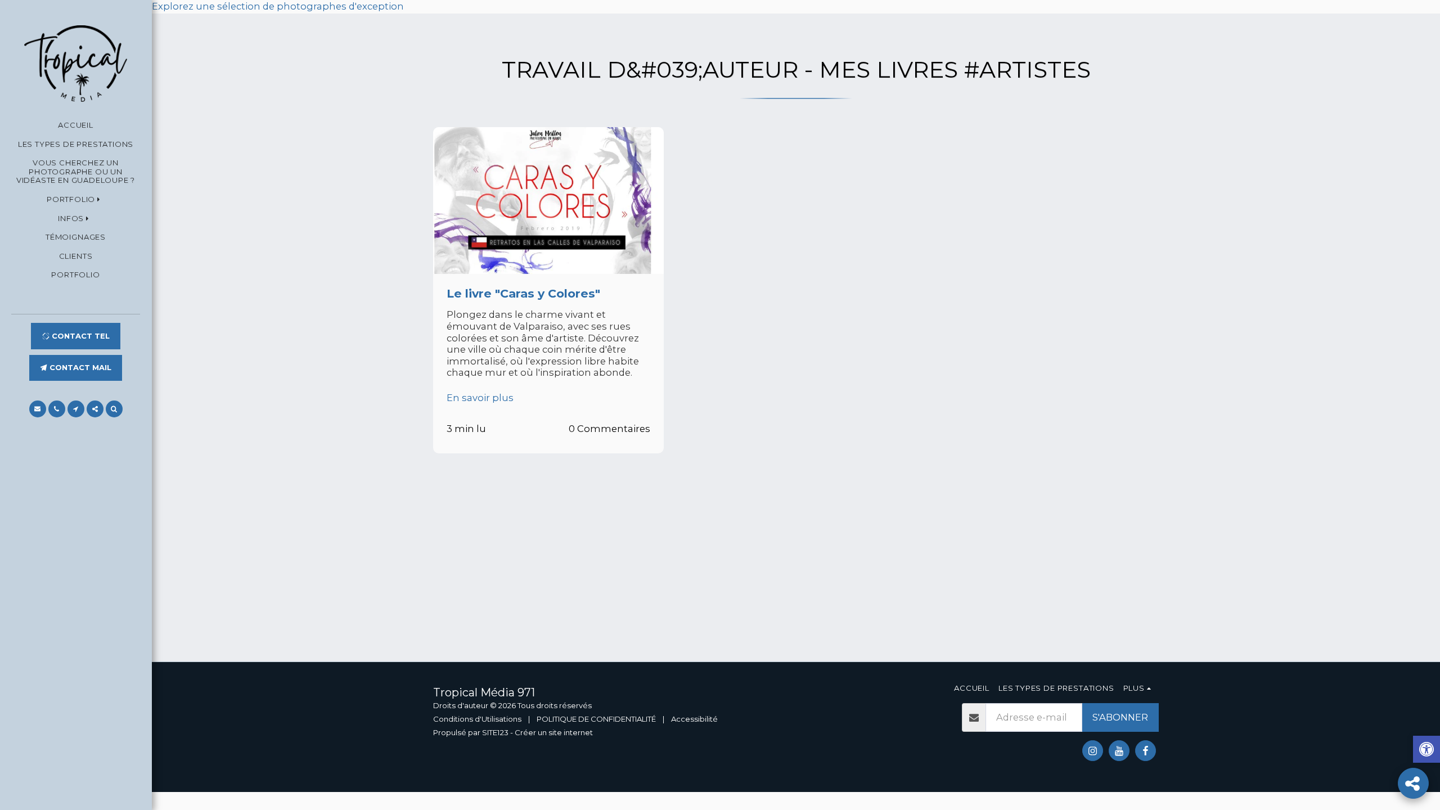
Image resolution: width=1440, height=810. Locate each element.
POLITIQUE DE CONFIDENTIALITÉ (596, 718)
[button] (76, 200)
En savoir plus (480, 397)
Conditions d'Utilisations (477, 718)
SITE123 (495, 732)
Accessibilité (694, 718)
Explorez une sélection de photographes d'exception (278, 6)
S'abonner (1120, 717)
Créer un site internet (554, 732)
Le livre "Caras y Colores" (523, 293)
